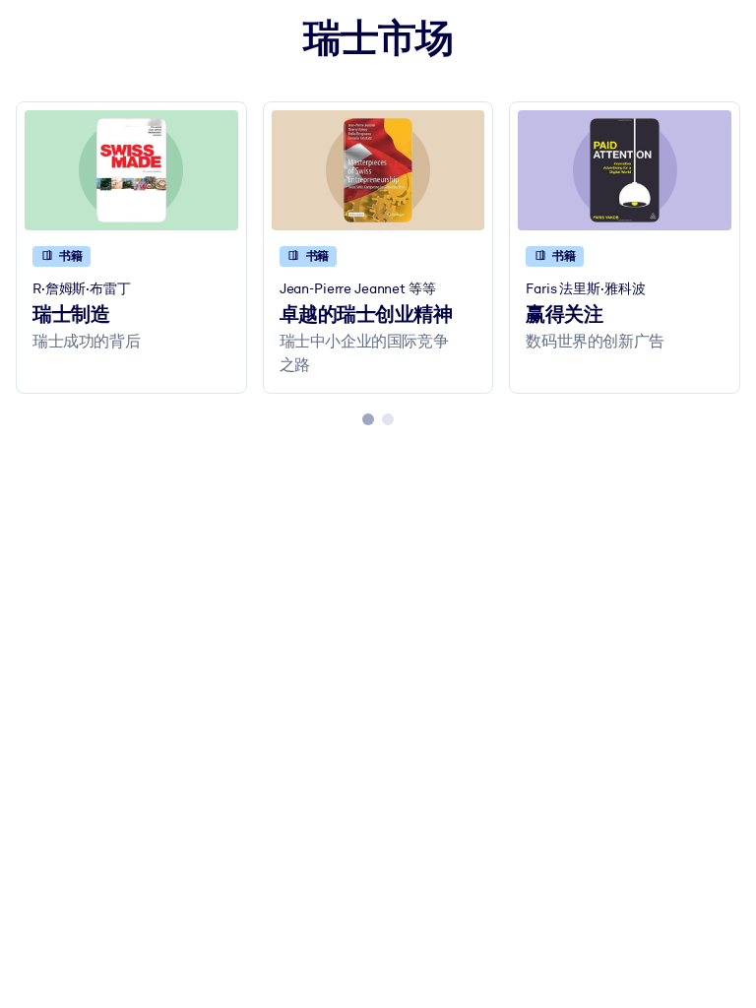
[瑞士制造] (131, 170)
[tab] (368, 419)
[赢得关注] (624, 170)
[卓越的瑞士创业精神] (378, 170)
